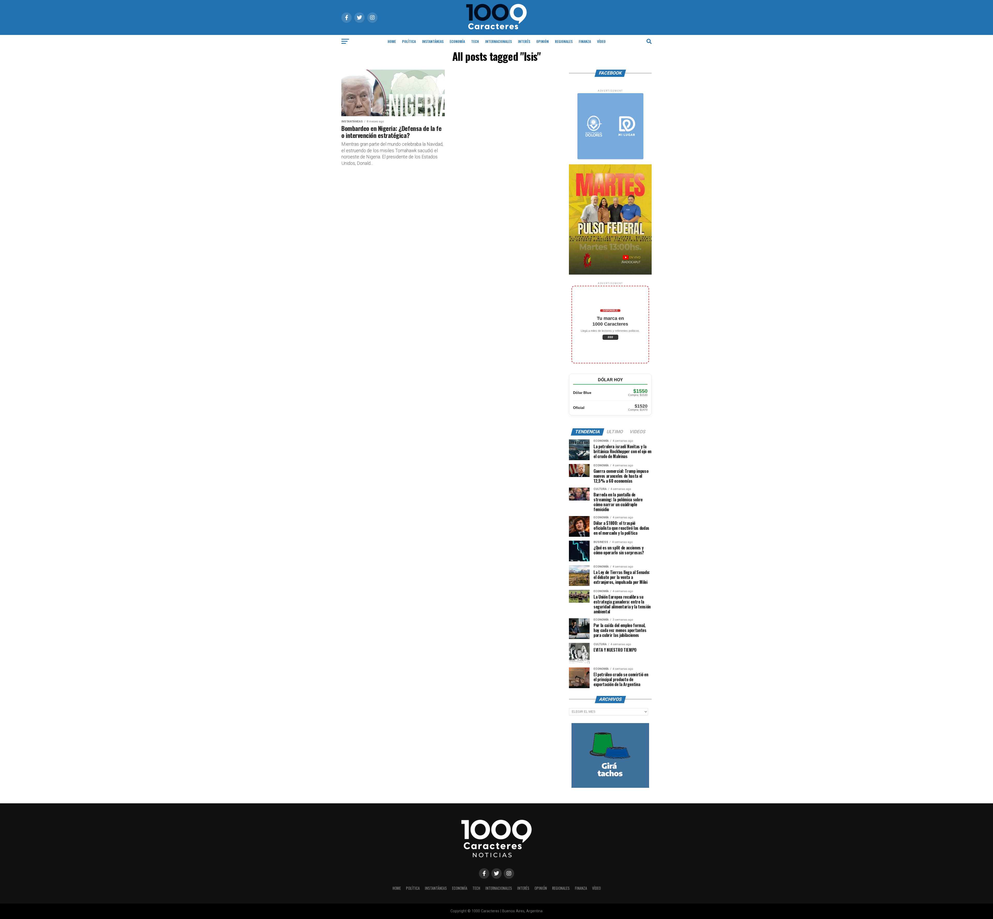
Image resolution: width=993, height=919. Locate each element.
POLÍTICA (409, 41)
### (610, 337)
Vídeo (601, 41)
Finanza (585, 41)
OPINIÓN (542, 41)
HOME (392, 41)
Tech (475, 41)
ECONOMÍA (457, 41)
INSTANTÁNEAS (432, 41)
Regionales (564, 41)
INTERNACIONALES (498, 41)
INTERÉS (524, 41)
